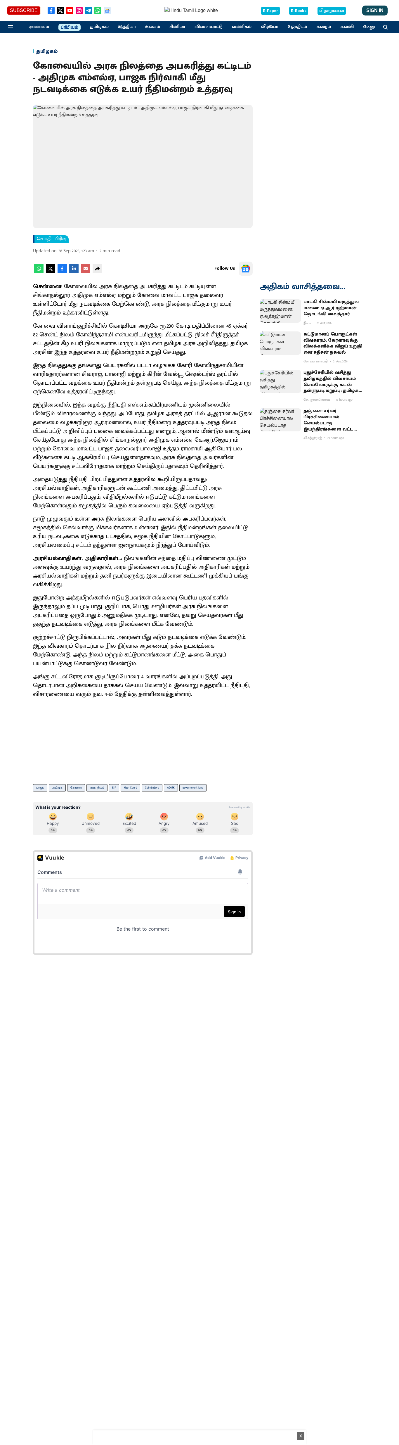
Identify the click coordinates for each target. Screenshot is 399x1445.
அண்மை (39, 27)
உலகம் (152, 27)
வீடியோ (269, 27)
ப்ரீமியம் (69, 27)
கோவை (76, 787)
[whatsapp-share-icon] (39, 272)
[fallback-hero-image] (280, 310)
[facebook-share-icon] (62, 272)
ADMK (171, 787)
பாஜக (40, 787)
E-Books (298, 11)
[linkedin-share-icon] (74, 272)
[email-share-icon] (85, 272)
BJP (114, 787)
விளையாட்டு (209, 27)
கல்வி (347, 27)
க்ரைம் (323, 27)
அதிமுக (57, 787)
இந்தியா (127, 27)
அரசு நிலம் (97, 787)
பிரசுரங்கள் (331, 11)
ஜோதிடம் (297, 27)
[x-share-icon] (50, 272)
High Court (130, 787)
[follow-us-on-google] (246, 269)
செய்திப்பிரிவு (51, 239)
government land (193, 787)
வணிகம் (241, 27)
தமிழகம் (99, 27)
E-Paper (270, 11)
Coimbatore (152, 787)
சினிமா (177, 27)
